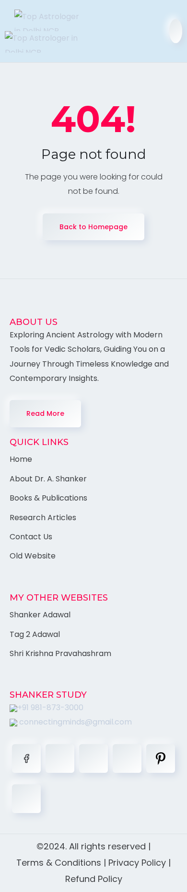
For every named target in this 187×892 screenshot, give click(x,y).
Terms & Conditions (58, 863)
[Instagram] (127, 758)
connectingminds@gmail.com (74, 721)
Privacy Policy (137, 863)
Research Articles (43, 517)
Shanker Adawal (40, 614)
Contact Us (31, 536)
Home (21, 459)
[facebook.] (26, 758)
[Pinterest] (160, 758)
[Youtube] (26, 798)
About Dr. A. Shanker (48, 478)
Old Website (33, 555)
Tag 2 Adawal (35, 634)
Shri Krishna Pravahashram (60, 653)
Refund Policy (93, 879)
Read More (45, 413)
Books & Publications (48, 497)
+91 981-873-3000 (50, 707)
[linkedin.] (93, 758)
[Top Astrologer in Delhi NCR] (45, 31)
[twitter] (60, 758)
